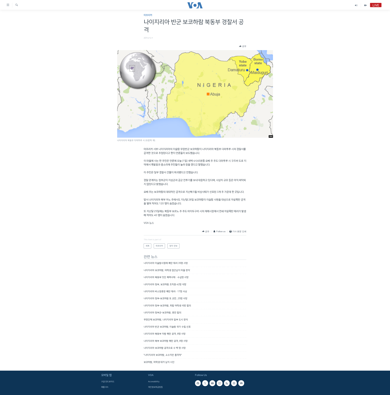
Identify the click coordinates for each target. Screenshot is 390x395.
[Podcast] (234, 383)
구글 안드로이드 (107, 382)
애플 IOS (104, 387)
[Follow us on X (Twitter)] (205, 383)
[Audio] (356, 5)
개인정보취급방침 (155, 387)
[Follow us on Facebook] (198, 383)
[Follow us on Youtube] (212, 383)
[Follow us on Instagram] (219, 383)
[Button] (242, 46)
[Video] (365, 5)
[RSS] (227, 383)
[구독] (241, 383)
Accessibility (154, 382)
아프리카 (148, 15)
